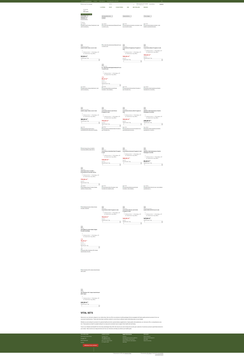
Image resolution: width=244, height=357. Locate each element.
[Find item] (133, 4)
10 (81, 19)
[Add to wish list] (82, 45)
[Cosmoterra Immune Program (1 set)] (132, 138)
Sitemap (125, 342)
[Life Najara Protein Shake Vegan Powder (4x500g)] (90, 206)
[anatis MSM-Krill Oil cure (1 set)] (153, 196)
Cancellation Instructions (129, 339)
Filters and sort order (86, 14)
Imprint (124, 336)
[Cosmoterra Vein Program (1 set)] (111, 196)
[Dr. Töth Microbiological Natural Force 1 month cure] (111, 44)
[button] (161, 4)
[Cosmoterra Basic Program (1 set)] (153, 34)
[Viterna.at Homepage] (86, 4)
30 (84, 19)
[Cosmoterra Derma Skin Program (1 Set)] (132, 97)
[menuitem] (96, 7)
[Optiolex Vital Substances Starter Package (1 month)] (153, 138)
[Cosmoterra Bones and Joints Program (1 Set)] (132, 196)
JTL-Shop (149, 353)
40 (85, 19)
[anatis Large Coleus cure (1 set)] (90, 97)
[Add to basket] (99, 60)
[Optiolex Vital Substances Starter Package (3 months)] (153, 97)
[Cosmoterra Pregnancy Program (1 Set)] (132, 34)
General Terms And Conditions (130, 337)
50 (87, 19)
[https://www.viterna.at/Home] (96, 7)
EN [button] (162, 1)
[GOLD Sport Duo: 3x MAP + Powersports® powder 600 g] (90, 147)
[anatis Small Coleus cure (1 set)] (90, 34)
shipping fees (128, 353)
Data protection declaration (129, 340)
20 (82, 19)
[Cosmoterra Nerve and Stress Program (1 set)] (111, 97)
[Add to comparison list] (81, 45)
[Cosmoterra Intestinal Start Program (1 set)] (111, 138)
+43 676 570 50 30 (87, 1)
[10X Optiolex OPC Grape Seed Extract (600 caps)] (90, 269)
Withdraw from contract (90, 345)
